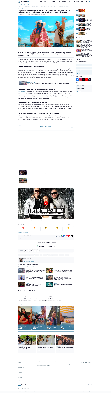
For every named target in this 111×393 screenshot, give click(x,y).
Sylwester (20, 372)
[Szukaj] (90, 2)
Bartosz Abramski (50, 386)
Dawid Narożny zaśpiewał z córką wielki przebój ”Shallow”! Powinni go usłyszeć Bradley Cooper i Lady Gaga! (39, 300)
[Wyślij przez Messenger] (28, 250)
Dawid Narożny (22, 91)
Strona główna (20, 4)
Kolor (69, 386)
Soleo (42, 386)
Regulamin (80, 391)
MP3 (59, 1)
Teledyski (54, 1)
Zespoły (77, 1)
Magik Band (65, 386)
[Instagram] (67, 236)
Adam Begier (21, 14)
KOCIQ (86, 386)
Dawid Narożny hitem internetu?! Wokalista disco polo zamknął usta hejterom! (33, 293)
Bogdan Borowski (58, 386)
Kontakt (79, 91)
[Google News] (62, 236)
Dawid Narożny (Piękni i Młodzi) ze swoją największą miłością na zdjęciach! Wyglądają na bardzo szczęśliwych (40, 296)
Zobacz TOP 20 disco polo (23, 232)
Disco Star (20, 375)
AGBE (28, 388)
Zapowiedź (30, 4)
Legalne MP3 (20, 377)
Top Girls (78, 73)
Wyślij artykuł (81, 85)
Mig (77, 65)
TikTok (67, 254)
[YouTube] (69, 236)
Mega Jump (20, 388)
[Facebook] (64, 236)
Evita (25, 388)
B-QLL (38, 386)
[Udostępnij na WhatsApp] (32, 250)
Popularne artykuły (80, 37)
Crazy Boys (81, 386)
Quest (72, 386)
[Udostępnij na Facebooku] (25, 250)
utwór (50, 254)
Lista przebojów (79, 6)
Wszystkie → (90, 384)
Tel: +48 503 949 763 (87, 362)
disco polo (32, 254)
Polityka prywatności (86, 391)
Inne (87, 1)
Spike (27, 386)
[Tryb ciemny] (92, 1)
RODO (92, 391)
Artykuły (47, 1)
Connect (89, 386)
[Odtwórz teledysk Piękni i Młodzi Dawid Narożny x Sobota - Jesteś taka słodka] (46, 203)
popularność (55, 254)
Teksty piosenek (21, 367)
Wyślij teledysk (81, 88)
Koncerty (65, 1)
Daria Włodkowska (21, 386)
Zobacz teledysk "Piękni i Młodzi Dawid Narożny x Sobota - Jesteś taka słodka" (46, 220)
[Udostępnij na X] (35, 250)
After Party (79, 70)
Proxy (45, 386)
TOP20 (71, 1)
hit (41, 254)
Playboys (78, 67)
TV (82, 1)
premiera (45, 254)
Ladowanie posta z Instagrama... (46, 126)
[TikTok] (72, 236)
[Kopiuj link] (38, 250)
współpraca (62, 254)
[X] (89, 79)
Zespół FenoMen (33, 386)
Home (41, 1)
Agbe (27, 70)
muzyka (37, 254)
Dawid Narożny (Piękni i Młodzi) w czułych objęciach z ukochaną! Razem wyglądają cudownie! (36, 298)
